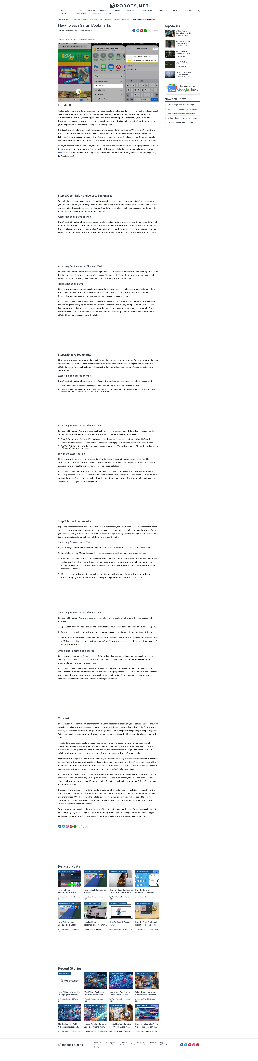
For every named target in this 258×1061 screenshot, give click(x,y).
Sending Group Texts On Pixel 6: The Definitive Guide (183, 42)
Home (63, 11)
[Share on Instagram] (67, 826)
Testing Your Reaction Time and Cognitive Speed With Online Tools (183, 109)
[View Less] (156, 30)
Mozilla (105, 565)
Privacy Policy (149, 1045)
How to (130, 11)
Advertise (111, 1045)
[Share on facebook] (133, 30)
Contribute (98, 1045)
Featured (97, 14)
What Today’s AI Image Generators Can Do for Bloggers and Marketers (146, 994)
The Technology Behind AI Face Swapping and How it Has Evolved (68, 1027)
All (119, 14)
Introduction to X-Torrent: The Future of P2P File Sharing (183, 53)
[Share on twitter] (137, 30)
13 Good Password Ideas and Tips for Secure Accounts (182, 122)
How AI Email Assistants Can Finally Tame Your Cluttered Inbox (95, 1027)
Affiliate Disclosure (167, 1045)
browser (62, 152)
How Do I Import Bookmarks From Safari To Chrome (94, 925)
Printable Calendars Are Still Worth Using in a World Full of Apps (120, 1027)
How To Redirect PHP (182, 63)
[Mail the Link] (153, 30)
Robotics (91, 11)
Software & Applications (67, 39)
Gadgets (163, 11)
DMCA (96, 1047)
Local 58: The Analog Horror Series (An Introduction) (183, 73)
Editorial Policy (126, 1043)
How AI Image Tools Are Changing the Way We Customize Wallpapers (69, 994)
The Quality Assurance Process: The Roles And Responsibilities (181, 113)
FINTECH (103, 11)
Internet (189, 11)
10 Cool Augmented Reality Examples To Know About (183, 32)
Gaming (117, 11)
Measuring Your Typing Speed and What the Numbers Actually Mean (120, 994)
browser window (88, 229)
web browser (146, 201)
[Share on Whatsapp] (145, 30)
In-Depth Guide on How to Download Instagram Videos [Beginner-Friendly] (182, 118)
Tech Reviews (146, 11)
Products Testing (156, 1043)
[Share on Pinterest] (141, 30)
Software (65, 14)
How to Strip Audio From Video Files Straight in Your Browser (146, 1027)
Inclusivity (141, 1043)
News (108, 14)
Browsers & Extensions (87, 39)
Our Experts (110, 1043)
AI (71, 11)
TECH (80, 11)
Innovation (81, 14)
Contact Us (124, 1045)
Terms (136, 1045)
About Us (97, 1043)
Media (175, 11)
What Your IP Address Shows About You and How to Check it (94, 994)
